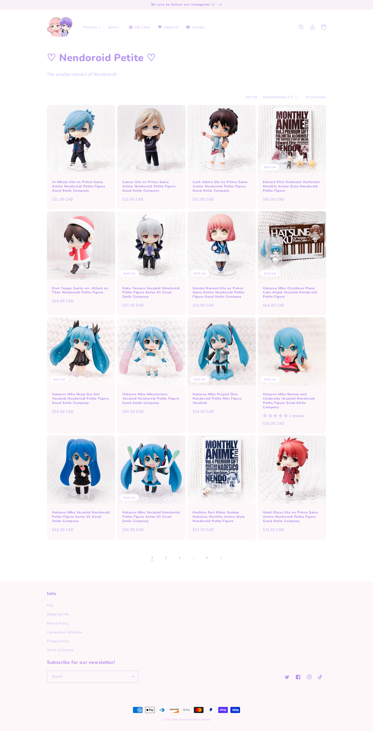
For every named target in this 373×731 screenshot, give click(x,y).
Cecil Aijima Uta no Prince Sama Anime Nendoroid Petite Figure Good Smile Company (220, 186)
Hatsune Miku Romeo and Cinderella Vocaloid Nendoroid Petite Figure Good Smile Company (289, 400)
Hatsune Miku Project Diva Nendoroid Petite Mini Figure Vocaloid (217, 398)
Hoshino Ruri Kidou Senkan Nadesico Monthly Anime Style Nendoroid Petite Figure (219, 516)
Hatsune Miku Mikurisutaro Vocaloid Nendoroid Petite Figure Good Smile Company (150, 398)
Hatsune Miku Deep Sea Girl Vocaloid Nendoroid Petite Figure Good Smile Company (80, 398)
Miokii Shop (179, 719)
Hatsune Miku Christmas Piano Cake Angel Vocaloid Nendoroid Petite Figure (290, 292)
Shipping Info (58, 614)
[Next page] (220, 557)
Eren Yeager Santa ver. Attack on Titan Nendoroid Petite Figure (80, 290)
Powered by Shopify (199, 719)
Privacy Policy (58, 641)
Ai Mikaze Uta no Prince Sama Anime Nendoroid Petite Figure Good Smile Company (78, 186)
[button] (301, 27)
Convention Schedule (64, 632)
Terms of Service (60, 650)
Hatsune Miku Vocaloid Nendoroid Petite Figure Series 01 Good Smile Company (81, 516)
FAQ (50, 605)
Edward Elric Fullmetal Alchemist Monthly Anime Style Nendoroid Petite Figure (291, 186)
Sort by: (252, 97)
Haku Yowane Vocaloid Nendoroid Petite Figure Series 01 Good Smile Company (151, 292)
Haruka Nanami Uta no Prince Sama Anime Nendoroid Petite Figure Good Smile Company (218, 292)
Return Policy (58, 623)
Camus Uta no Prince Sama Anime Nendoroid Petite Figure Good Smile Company (148, 186)
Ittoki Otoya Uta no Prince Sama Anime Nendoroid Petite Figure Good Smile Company (290, 516)
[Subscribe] (132, 677)
